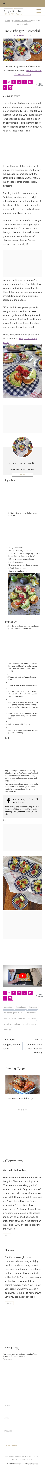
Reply (7, 1235)
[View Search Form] (4, 3)
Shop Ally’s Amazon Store (22, 1459)
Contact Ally (35, 1456)
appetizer (8, 1007)
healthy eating (29, 1024)
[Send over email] (19, 82)
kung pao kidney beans (11, 1044)
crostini (32, 1018)
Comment (8, 1359)
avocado (33, 1007)
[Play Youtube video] (22, 976)
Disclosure (9, 1456)
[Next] (37, 1091)
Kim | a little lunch (13, 1170)
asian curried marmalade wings (20, 1098)
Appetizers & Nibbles (22, 35)
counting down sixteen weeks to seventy (33, 1046)
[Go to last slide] (8, 1091)
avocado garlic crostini (14, 1013)
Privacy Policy (21, 1456)
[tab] (18, 1109)
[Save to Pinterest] (13, 82)
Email (6, 1418)
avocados (31, 1013)
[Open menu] (38, 11)
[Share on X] (5, 87)
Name (7, 1405)
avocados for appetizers (14, 1018)
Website (8, 1431)
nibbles (7, 1030)
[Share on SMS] (10, 87)
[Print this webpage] (24, 82)
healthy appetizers (12, 1024)
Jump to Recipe (12, 96)
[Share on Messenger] (30, 82)
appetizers (21, 1007)
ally (7, 1250)
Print (22, 475)
